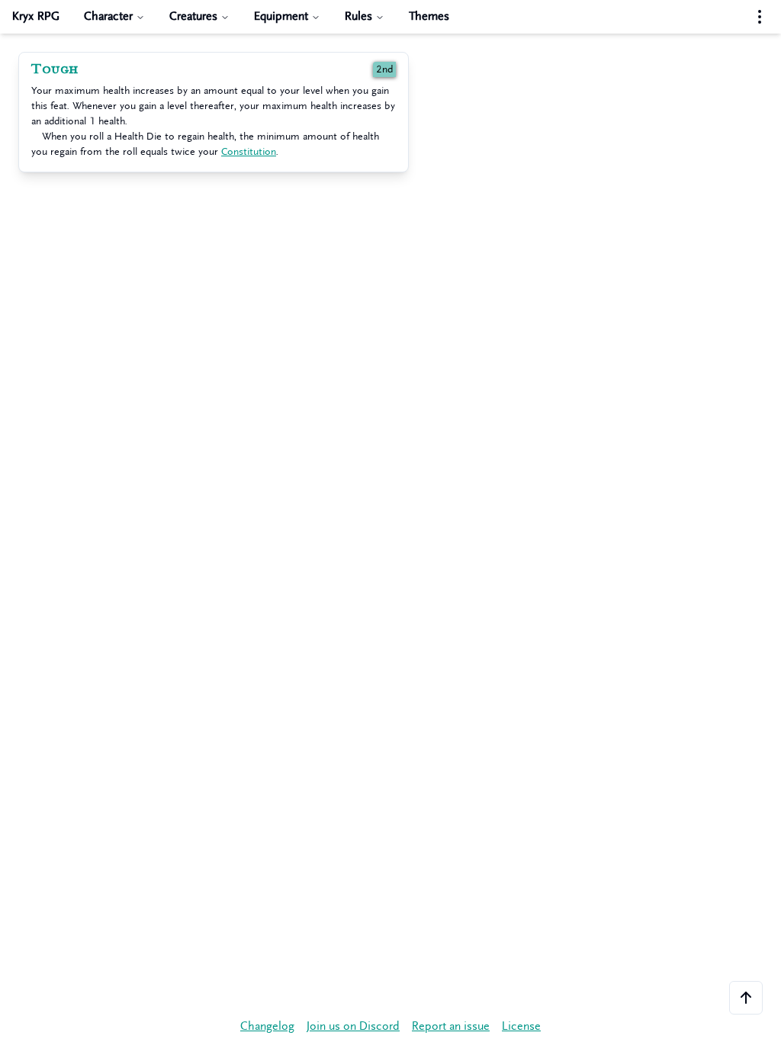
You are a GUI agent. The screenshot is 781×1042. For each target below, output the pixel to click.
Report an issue (451, 1026)
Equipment (281, 16)
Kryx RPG (35, 16)
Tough (55, 69)
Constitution (248, 151)
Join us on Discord (353, 1026)
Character (108, 16)
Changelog (267, 1026)
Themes (429, 16)
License (521, 1026)
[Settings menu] (759, 17)
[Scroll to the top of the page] (746, 998)
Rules (358, 16)
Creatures (193, 16)
